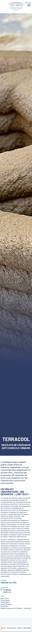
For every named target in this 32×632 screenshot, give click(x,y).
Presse (19, 628)
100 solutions (11, 628)
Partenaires (27, 628)
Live (4, 628)
